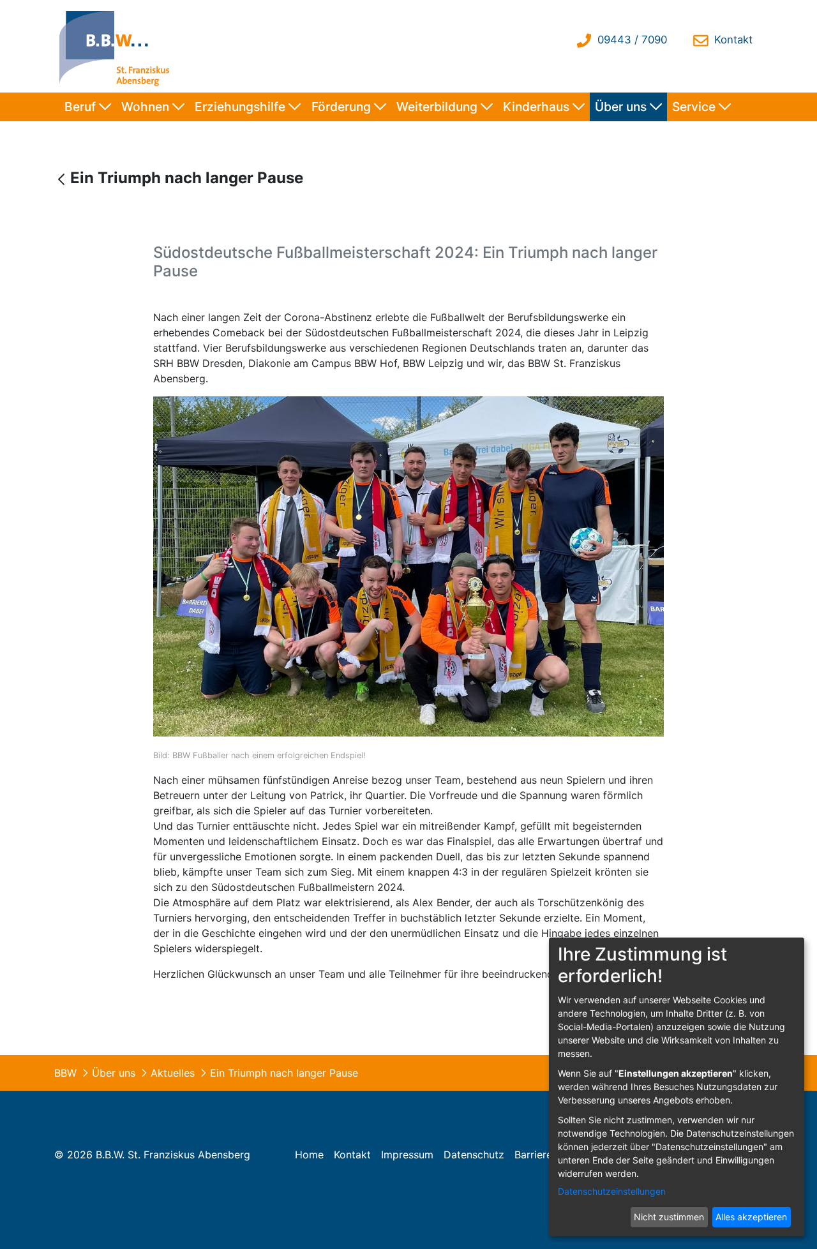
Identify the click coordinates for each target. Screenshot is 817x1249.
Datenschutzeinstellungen (612, 1191)
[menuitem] (87, 107)
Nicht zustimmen (669, 1216)
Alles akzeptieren (751, 1216)
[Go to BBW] (117, 46)
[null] (63, 179)
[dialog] (676, 1087)
